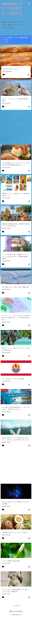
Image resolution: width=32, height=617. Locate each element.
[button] (28, 75)
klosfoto (20, 614)
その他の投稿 (16, 605)
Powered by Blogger (16, 611)
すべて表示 (5, 42)
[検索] (26, 3)
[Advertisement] (16, 127)
